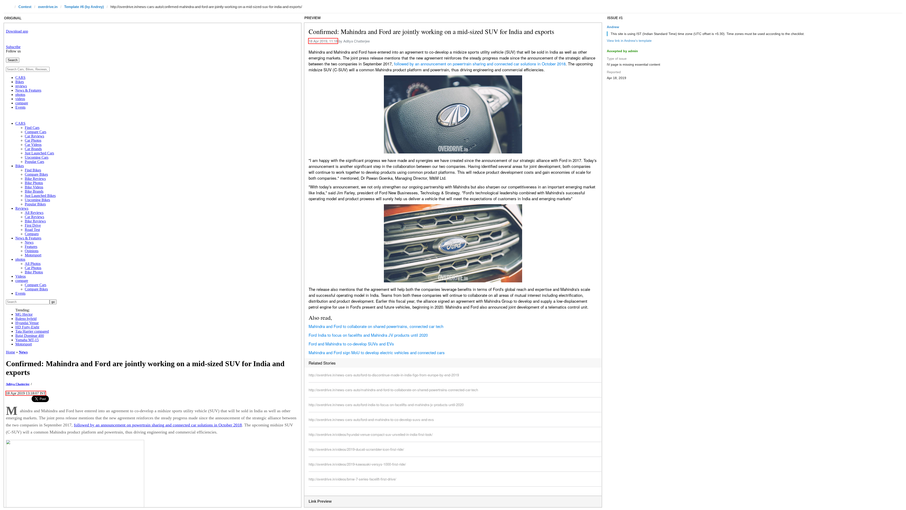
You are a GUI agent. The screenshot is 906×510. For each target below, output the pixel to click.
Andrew (613, 27)
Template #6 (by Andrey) (84, 7)
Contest (24, 7)
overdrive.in (48, 7)
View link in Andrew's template (629, 40)
